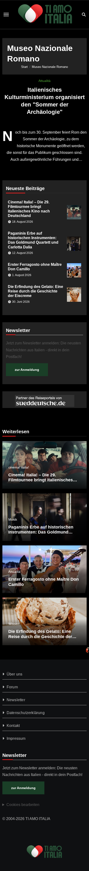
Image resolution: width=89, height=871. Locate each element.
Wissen (13, 623)
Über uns (15, 674)
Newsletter (16, 700)
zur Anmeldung (27, 370)
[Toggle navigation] (6, 14)
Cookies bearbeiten (22, 805)
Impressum (16, 738)
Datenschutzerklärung (26, 713)
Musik (12, 519)
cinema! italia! (18, 467)
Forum (12, 687)
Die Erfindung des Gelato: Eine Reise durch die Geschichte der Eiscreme (35, 291)
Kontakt (13, 726)
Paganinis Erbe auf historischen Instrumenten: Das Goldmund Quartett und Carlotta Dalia (40, 532)
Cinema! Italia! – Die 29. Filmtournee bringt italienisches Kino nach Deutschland (40, 480)
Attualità (44, 80)
